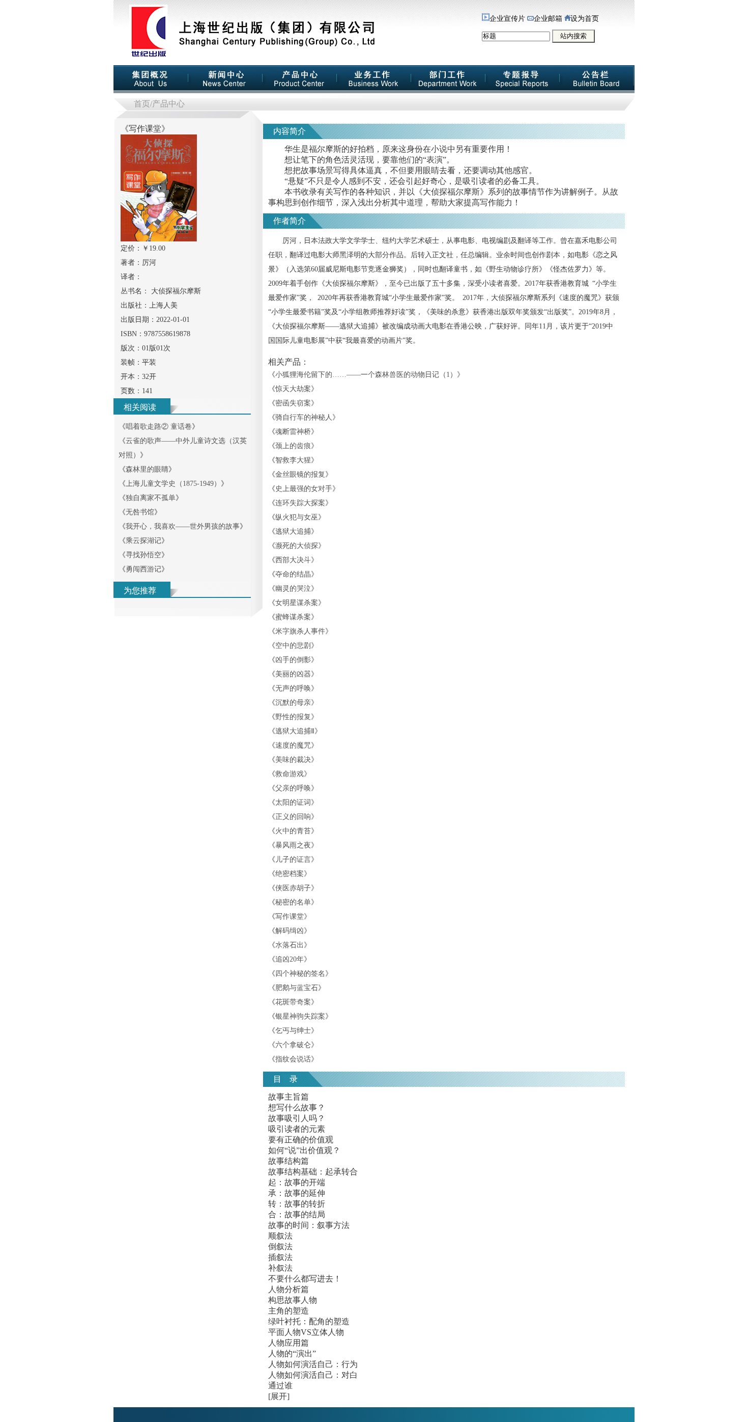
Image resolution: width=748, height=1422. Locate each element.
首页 (142, 103)
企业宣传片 (507, 18)
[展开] (279, 1396)
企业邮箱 (548, 18)
